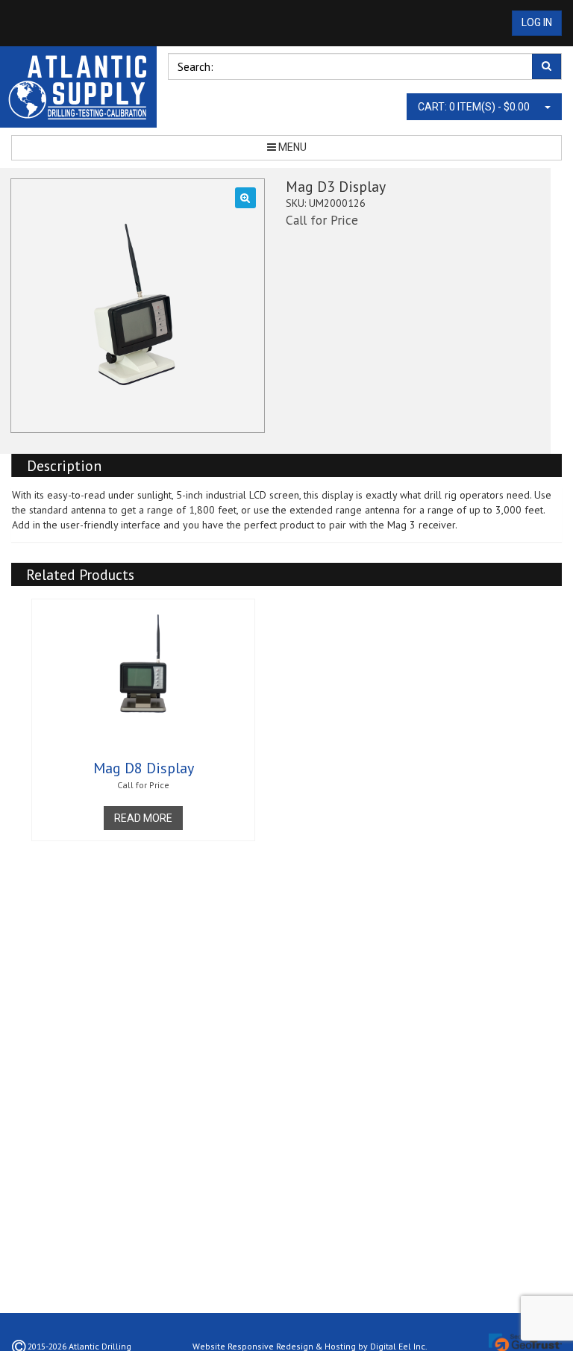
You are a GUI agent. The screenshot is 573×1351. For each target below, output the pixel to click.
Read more (143, 818)
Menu (291, 147)
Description (64, 465)
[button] (245, 197)
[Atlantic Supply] (78, 87)
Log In (537, 22)
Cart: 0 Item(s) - (474, 107)
